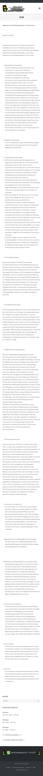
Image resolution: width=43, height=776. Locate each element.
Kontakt (8, 767)
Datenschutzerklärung (18, 767)
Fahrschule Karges (23, 763)
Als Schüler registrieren (22, 770)
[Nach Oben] (38, 771)
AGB (34, 767)
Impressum (28, 767)
